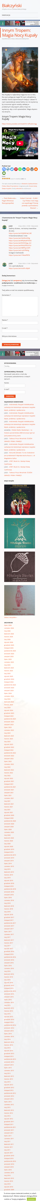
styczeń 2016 (8, 983)
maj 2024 (7, 699)
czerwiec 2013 (9, 1070)
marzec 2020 (8, 841)
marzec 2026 (8, 637)
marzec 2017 (8, 943)
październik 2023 (10, 719)
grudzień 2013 (9, 1053)
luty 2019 (7, 878)
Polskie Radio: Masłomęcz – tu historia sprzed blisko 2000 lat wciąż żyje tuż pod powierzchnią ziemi (19, 433)
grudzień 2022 (9, 747)
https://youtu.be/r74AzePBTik (19, 255)
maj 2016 (7, 971)
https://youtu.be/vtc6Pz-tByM (19, 268)
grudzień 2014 (9, 1019)
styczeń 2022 (8, 778)
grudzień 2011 (9, 1121)
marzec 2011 (8, 1147)
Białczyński (12, 5)
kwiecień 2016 (9, 974)
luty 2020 (7, 844)
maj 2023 (7, 733)
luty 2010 (7, 1184)
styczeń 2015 (8, 1017)
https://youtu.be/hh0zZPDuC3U (20, 245)
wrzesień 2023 (9, 722)
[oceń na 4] (8, 178)
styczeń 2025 (8, 676)
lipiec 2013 (8, 1068)
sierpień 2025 (9, 656)
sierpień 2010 (9, 1167)
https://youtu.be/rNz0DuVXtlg (19, 238)
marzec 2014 (8, 1045)
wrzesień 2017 (9, 926)
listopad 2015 (8, 988)
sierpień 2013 (9, 1065)
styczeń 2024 (8, 710)
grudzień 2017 (9, 917)
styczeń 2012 (8, 1119)
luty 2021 (7, 810)
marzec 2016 (8, 977)
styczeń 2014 (8, 1051)
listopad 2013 (8, 1056)
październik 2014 (10, 1025)
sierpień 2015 (9, 997)
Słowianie (25, 184)
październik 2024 (10, 685)
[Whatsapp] (20, 169)
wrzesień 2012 (9, 1096)
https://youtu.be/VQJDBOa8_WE (20, 233)
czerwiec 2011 (9, 1139)
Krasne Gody (33, 186)
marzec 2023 (8, 739)
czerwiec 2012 (9, 1104)
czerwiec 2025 (9, 662)
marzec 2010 (8, 1181)
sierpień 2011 (9, 1133)
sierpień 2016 (9, 963)
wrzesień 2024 (9, 688)
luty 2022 (7, 776)
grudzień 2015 (9, 985)
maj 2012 (7, 1107)
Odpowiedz (34, 226)
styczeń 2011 (8, 1153)
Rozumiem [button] (31, 1199)
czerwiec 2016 (9, 968)
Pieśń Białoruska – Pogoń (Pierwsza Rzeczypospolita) (9, 200)
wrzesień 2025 (9, 654)
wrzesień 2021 (9, 790)
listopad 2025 (8, 648)
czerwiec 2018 (9, 900)
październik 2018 (10, 889)
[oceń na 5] (9, 178)
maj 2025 (7, 665)
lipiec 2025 (8, 659)
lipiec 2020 (8, 829)
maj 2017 (7, 937)
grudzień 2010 (9, 1156)
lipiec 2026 (8, 625)
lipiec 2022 (8, 761)
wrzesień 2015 (9, 994)
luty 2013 (7, 1082)
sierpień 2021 (9, 793)
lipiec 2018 (8, 897)
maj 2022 (7, 767)
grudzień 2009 (9, 1190)
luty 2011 (7, 1150)
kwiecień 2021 (9, 804)
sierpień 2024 (9, 690)
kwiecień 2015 (9, 1008)
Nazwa (5, 320)
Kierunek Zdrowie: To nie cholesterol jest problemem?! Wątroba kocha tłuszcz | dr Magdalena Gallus (19, 455)
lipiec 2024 (8, 693)
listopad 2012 (8, 1090)
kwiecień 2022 (9, 770)
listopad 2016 (8, 954)
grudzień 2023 (9, 713)
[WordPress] (32, 169)
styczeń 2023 (8, 744)
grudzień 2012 (9, 1087)
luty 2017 (7, 946)
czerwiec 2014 (9, 1036)
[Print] (36, 169)
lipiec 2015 (8, 1000)
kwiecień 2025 (9, 668)
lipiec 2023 (8, 727)
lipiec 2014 (8, 1034)
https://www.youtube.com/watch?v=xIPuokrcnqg (19, 124)
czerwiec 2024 (9, 696)
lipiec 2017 (8, 931)
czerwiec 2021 (9, 798)
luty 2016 (7, 980)
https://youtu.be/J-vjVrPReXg (19, 250)
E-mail (5, 328)
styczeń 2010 (8, 1187)
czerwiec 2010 (9, 1173)
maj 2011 (7, 1141)
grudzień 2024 (9, 679)
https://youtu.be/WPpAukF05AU (20, 241)
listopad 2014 (8, 1022)
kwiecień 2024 (9, 702)
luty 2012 (7, 1116)
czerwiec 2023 (9, 730)
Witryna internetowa (9, 336)
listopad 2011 (8, 1124)
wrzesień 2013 (9, 1062)
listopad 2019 (8, 852)
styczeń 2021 (8, 812)
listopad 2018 (8, 886)
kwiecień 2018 (9, 906)
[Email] (4, 173)
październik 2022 (10, 753)
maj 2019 (7, 869)
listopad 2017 (8, 920)
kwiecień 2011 (9, 1144)
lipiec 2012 (8, 1102)
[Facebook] (4, 169)
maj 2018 (7, 903)
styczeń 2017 (8, 949)
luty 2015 (7, 1014)
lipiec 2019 (8, 863)
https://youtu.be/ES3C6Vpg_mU (20, 243)
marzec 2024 (8, 705)
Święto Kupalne (6, 188)
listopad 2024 (8, 682)
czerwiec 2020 (9, 832)
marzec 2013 (8, 1079)
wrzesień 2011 (9, 1130)
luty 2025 (7, 673)
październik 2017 (10, 923)
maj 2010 (7, 1175)
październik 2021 (10, 787)
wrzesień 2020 (9, 824)
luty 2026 (7, 639)
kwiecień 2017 (9, 940)
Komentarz (6, 295)
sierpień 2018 (9, 895)
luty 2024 (7, 707)
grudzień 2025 (9, 645)
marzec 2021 (8, 807)
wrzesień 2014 (9, 1028)
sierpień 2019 (9, 861)
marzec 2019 (8, 875)
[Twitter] (12, 169)
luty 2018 (7, 912)
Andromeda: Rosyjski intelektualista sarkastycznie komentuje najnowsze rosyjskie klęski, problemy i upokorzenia (19, 407)
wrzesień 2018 (9, 892)
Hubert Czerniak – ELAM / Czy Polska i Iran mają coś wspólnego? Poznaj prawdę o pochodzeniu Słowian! (29, 203)
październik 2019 (10, 855)
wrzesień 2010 (9, 1164)
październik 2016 (10, 957)
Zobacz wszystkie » (10, 617)
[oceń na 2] (4, 178)
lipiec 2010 (8, 1170)
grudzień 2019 (9, 849)
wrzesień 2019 (9, 858)
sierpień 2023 (9, 724)
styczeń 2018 (8, 914)
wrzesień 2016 (9, 960)
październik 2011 (10, 1127)
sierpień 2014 (9, 1031)
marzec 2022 (8, 773)
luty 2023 (7, 741)
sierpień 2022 (9, 759)
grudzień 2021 (9, 781)
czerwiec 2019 (9, 866)
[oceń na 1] (3, 178)
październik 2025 (10, 651)
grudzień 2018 (9, 883)
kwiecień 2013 (9, 1076)
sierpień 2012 (9, 1099)
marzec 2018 (8, 909)
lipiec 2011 (8, 1136)
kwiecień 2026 (9, 634)
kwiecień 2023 (9, 736)
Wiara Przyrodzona (12, 186)
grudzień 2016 (9, 951)
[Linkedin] (24, 169)
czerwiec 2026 (9, 628)
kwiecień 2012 (9, 1110)
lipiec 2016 (8, 966)
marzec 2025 (8, 671)
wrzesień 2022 (9, 756)
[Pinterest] (16, 169)
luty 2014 (7, 1048)
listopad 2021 (8, 784)
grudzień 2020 (9, 815)
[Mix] (28, 169)
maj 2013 (7, 1073)
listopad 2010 (8, 1158)
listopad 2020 (8, 818)
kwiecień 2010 (9, 1178)
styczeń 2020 (8, 846)
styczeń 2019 (8, 880)
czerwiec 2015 (9, 1002)
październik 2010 (10, 1161)
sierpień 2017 (9, 929)
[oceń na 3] (6, 178)
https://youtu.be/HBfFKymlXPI (19, 248)
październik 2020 (10, 821)
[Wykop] (8, 169)
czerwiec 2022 (9, 764)
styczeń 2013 (8, 1085)
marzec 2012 (8, 1113)
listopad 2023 (8, 716)
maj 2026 (7, 631)
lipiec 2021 (8, 795)
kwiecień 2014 (9, 1042)
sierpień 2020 (9, 827)
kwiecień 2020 (9, 838)
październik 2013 (10, 1059)
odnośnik (19, 188)
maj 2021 (7, 801)
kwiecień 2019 (9, 872)
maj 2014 (7, 1039)
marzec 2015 (8, 1011)
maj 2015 (7, 1005)
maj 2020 (7, 835)
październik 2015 (10, 991)
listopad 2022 (8, 750)
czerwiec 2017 (9, 934)
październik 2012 (10, 1093)
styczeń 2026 (8, 642)
